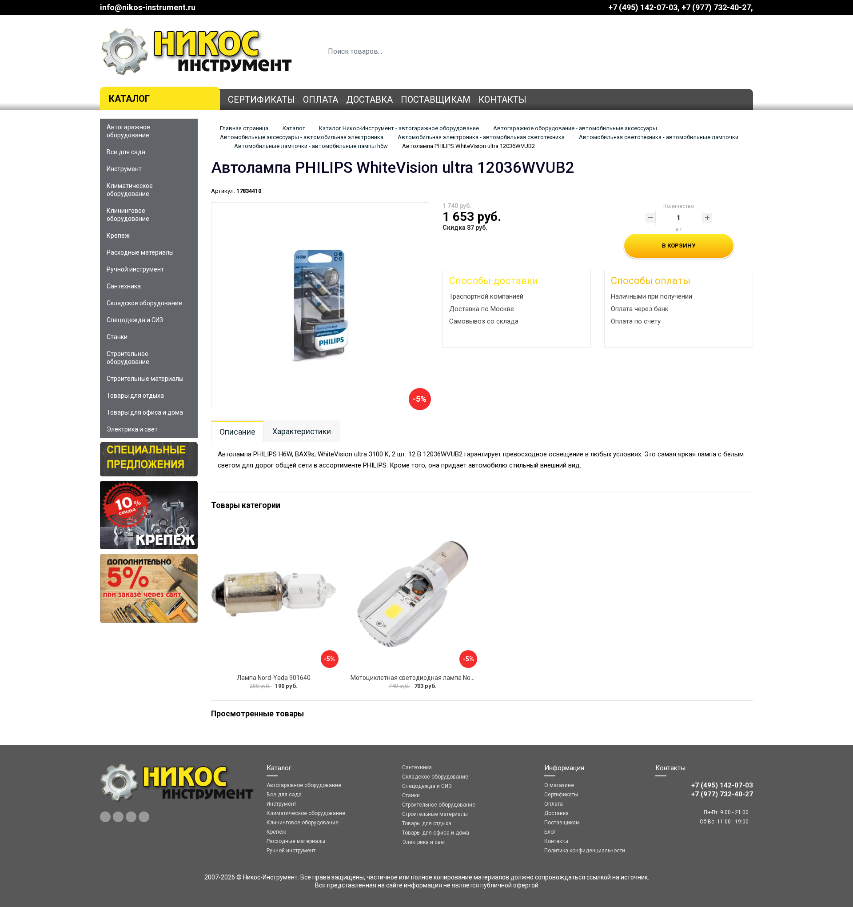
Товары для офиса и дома (145, 412)
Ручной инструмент (135, 269)
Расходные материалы (140, 252)
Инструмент (124, 168)
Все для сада (126, 152)
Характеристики (301, 431)
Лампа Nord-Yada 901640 (274, 677)
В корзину (678, 245)
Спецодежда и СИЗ (135, 320)
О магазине (559, 785)
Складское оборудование (144, 303)
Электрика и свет (132, 429)
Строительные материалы (145, 378)
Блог (550, 832)
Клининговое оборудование (128, 214)
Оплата (320, 99)
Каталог (129, 98)
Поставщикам (435, 99)
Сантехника (124, 286)
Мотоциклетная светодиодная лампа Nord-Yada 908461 (433, 677)
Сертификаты (261, 99)
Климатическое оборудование (130, 189)
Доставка (369, 99)
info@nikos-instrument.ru (147, 7)
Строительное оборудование (128, 357)
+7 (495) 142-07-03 (643, 7)
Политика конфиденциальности (584, 850)
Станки (117, 336)
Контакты (502, 99)
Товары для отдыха (135, 395)
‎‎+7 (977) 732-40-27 (716, 7)
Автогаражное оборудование (128, 131)
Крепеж (118, 235)
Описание (237, 431)
